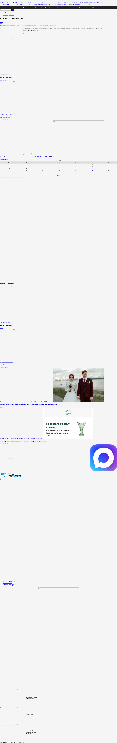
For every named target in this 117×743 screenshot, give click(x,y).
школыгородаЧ (87, 4)
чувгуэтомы (82, 4)
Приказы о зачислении (5, 74)
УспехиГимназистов (68, 2)
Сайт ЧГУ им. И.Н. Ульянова (9, 581)
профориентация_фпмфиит (48, 4)
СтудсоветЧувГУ (62, 2)
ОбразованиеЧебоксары (47, 2)
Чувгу (73, 2)
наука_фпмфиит (20, 4)
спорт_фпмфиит (59, 4)
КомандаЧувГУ (28, 2)
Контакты (81, 7)
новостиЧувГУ (27, 4)
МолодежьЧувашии (34, 2)
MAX (92, 7)
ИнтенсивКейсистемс (21, 2)
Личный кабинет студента (9, 584)
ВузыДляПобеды (3, 2)
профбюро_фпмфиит (38, 4)
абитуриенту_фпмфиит (89, 2)
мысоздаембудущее (12, 4)
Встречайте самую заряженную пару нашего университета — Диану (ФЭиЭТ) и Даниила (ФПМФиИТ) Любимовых (26, 154)
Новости (31, 7)
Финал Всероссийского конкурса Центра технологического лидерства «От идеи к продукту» (21, 438)
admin (1, 22)
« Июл (58, 175)
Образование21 (40, 2)
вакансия (99, 2)
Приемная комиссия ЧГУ (8, 585)
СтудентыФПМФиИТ (55, 2)
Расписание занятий (7, 583)
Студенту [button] (54, 7)
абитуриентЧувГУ (79, 2)
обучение (31, 4)
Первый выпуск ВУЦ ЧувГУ (6, 114)
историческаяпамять (108, 2)
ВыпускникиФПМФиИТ (12, 2)
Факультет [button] (37, 7)
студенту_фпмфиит (68, 4)
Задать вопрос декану (6, 279)
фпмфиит (77, 4)
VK (88, 7)
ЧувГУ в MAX (10, 458)
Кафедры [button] (46, 7)
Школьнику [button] (73, 7)
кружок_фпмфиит (4, 4)
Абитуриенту (63, 7)
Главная (25, 7)
